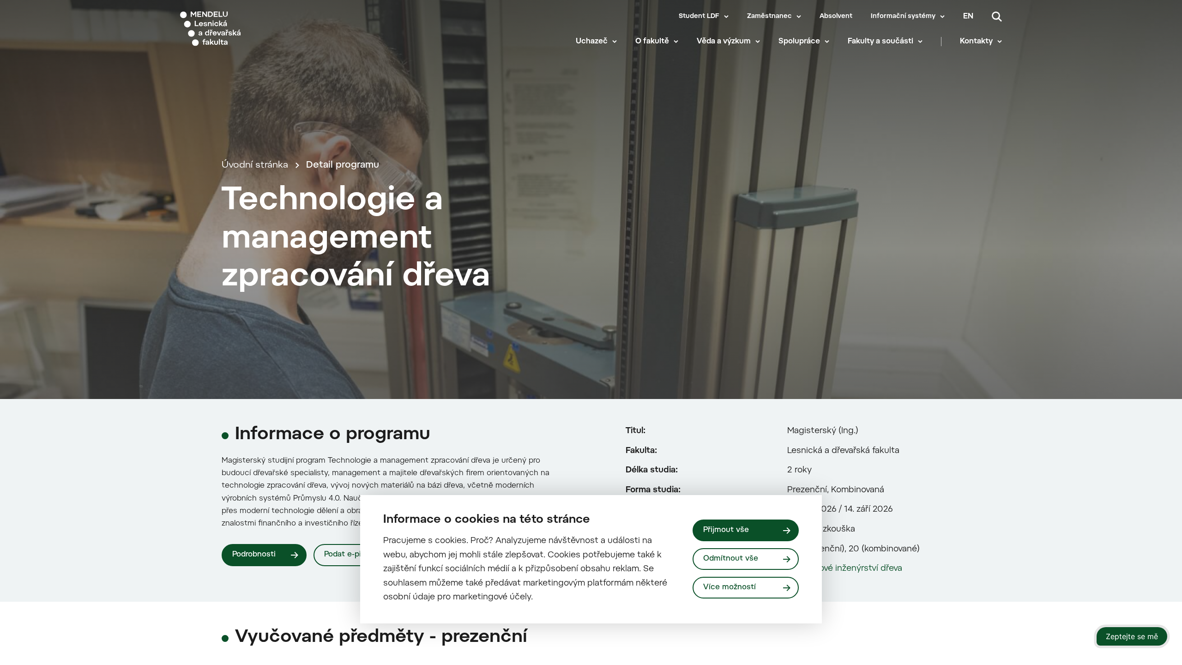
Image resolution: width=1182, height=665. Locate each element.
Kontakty (976, 41)
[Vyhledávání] (997, 17)
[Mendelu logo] (236, 29)
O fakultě (652, 41)
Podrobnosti (254, 554)
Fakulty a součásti (880, 41)
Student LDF (699, 16)
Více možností (729, 587)
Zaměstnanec (769, 16)
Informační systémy (903, 16)
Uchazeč (592, 41)
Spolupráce (799, 41)
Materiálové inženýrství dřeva (844, 569)
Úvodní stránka (255, 165)
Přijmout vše (726, 530)
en (968, 16)
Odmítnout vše (730, 558)
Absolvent (836, 16)
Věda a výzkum (724, 41)
